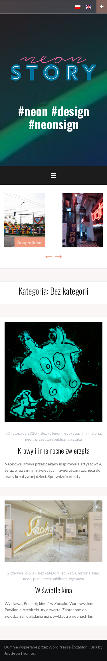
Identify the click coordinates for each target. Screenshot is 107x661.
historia (94, 433)
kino (95, 573)
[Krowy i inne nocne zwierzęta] (53, 371)
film (84, 433)
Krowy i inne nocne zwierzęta (54, 450)
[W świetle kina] (53, 530)
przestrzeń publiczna (52, 439)
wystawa (76, 578)
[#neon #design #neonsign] (53, 67)
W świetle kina (53, 590)
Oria (93, 646)
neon (29, 439)
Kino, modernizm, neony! (77, 242)
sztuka (76, 439)
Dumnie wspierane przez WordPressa (37, 646)
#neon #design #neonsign (53, 117)
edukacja (71, 433)
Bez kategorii (51, 433)
